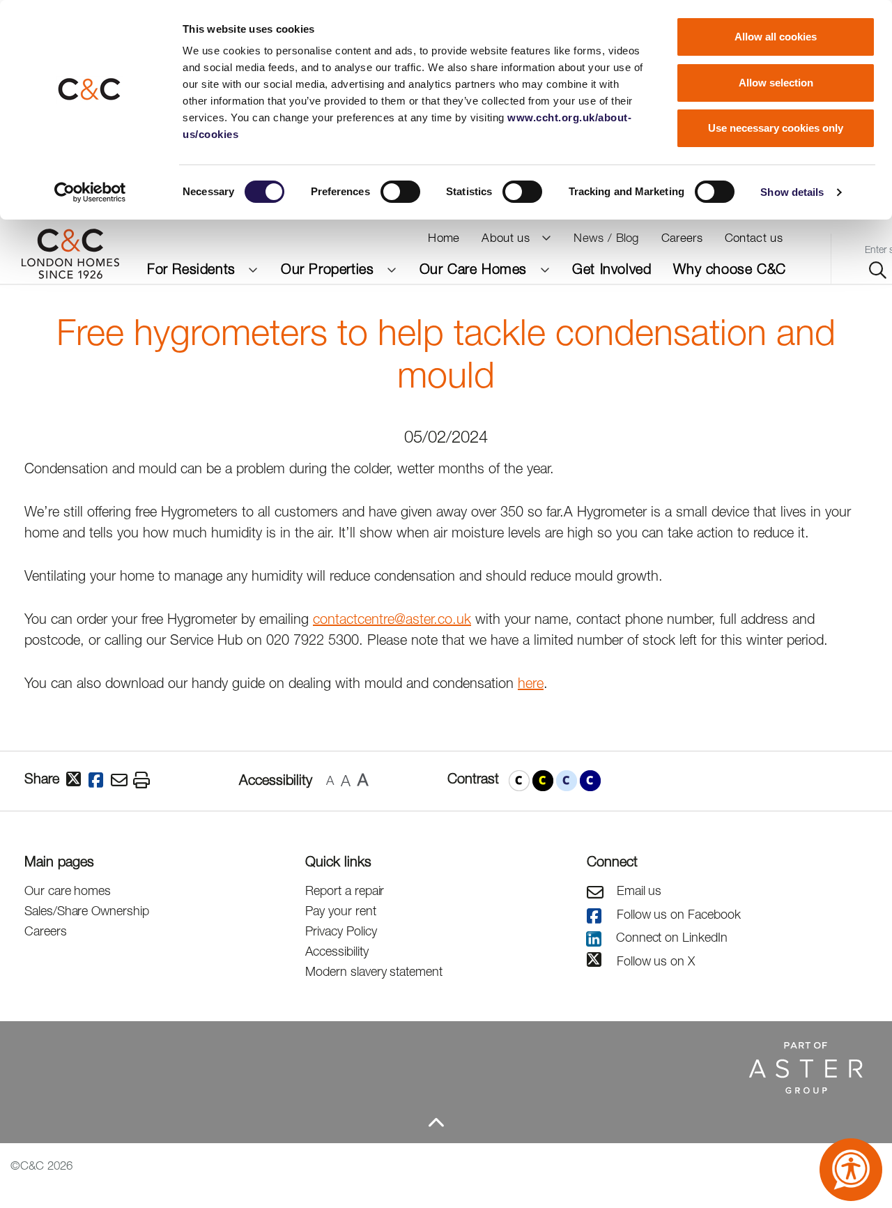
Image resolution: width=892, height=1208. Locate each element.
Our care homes (67, 890)
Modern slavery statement (374, 971)
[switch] (400, 192)
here (531, 683)
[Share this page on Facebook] (100, 781)
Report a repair (344, 890)
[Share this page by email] (122, 781)
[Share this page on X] (77, 780)
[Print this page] (144, 781)
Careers (45, 931)
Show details (792, 192)
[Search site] (878, 270)
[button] (519, 780)
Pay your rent (340, 910)
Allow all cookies (776, 37)
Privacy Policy (340, 931)
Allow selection (776, 83)
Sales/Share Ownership (86, 910)
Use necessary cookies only (775, 128)
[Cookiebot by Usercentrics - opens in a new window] (90, 192)
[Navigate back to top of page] (435, 1122)
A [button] (330, 780)
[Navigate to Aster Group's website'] (435, 1066)
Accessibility (336, 951)
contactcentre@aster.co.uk (392, 619)
